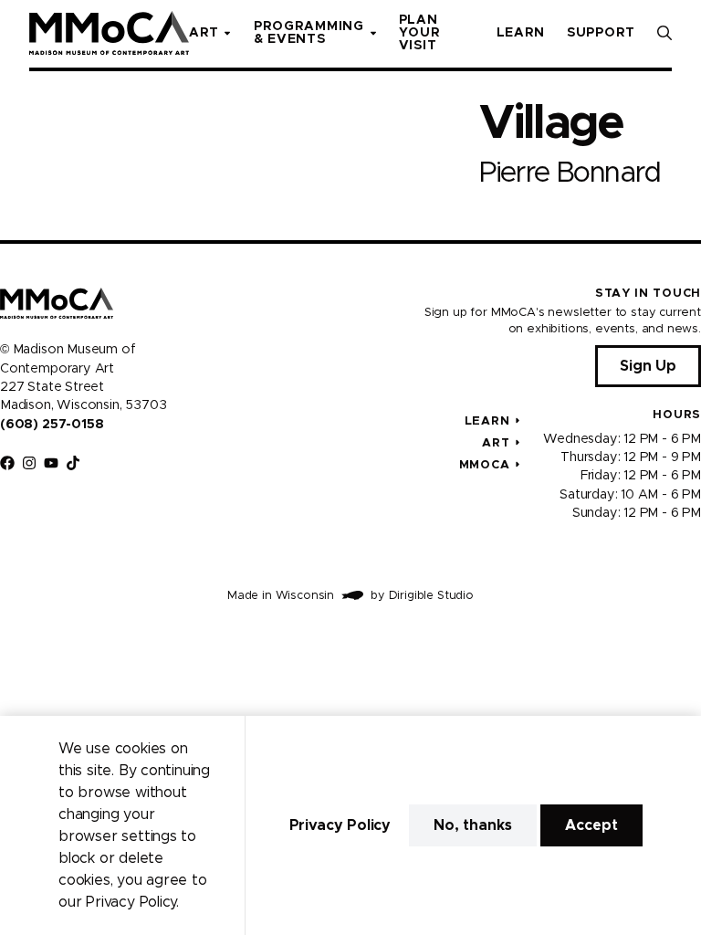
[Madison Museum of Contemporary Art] (109, 33)
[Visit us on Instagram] (29, 463)
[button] (664, 33)
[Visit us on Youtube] (51, 463)
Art (495, 443)
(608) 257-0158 (51, 424)
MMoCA (484, 465)
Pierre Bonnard (569, 173)
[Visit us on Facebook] (7, 463)
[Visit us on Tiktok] (73, 463)
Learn (487, 421)
